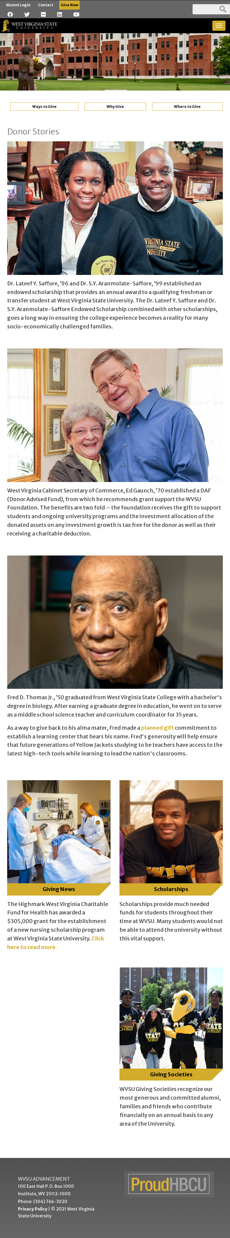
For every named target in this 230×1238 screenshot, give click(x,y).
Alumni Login (18, 5)
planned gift (157, 727)
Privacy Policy (32, 1209)
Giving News (59, 889)
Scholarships (171, 889)
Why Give (115, 106)
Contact (45, 5)
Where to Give (187, 106)
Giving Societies (171, 1074)
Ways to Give (44, 106)
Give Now (69, 5)
